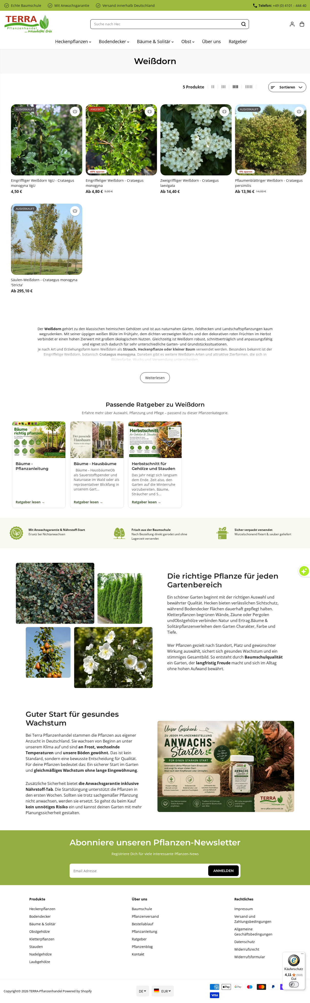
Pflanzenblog (142, 946)
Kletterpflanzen (181, 614)
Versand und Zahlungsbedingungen (252, 919)
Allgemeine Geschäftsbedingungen (253, 931)
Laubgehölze (39, 961)
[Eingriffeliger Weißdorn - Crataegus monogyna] (121, 139)
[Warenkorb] (302, 24)
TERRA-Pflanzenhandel (45, 991)
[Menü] (302, 955)
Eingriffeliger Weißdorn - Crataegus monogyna (115, 183)
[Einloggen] (292, 24)
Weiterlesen (155, 377)
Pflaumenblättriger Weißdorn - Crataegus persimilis (269, 183)
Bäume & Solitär (154, 41)
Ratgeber (238, 41)
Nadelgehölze (40, 954)
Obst (186, 41)
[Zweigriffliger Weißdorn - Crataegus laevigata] (196, 139)
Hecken (211, 603)
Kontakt (138, 954)
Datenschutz (244, 941)
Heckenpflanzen (72, 41)
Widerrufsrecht (246, 949)
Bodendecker (113, 41)
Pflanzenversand (145, 916)
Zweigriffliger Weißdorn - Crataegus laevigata (189, 183)
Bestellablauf (142, 924)
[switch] (294, 984)
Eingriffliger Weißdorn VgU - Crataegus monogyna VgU (42, 183)
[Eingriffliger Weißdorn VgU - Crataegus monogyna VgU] (46, 139)
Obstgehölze (187, 620)
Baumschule (142, 909)
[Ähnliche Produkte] (75, 111)
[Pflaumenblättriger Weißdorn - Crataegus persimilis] (270, 139)
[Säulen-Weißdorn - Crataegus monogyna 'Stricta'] (46, 239)
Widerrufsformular (249, 957)
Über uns (211, 41)
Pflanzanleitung (144, 931)
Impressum (243, 909)
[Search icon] (243, 24)
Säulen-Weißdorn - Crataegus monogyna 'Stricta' (44, 282)
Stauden (36, 946)
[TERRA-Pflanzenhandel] (28, 24)
